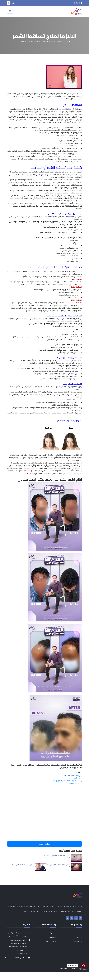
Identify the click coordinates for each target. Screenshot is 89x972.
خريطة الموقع (50, 941)
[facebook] (81, 3)
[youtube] (74, 3)
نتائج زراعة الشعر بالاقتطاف (72, 775)
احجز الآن (52, 937)
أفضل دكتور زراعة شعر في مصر (23, 864)
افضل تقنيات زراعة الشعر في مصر (58, 864)
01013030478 (22, 953)
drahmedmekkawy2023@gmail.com (15, 957)
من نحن (78, 937)
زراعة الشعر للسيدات (75, 783)
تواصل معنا (44, 844)
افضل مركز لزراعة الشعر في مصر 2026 (56, 855)
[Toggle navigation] (10, 11)
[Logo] (76, 11)
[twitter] (79, 3)
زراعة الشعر (44, 41)
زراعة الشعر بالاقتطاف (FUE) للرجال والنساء (67, 780)
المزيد (68, 858)
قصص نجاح (77, 941)
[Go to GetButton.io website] (83, 969)
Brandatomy (62, 968)
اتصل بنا (52, 932)
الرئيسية (66, 41)
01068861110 (22, 950)
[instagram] (76, 3)
